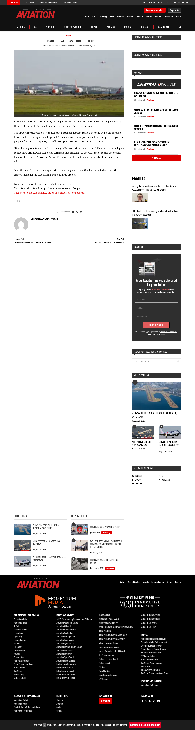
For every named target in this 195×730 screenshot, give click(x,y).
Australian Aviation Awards (66, 629)
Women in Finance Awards (150, 614)
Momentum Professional (149, 685)
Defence (93, 27)
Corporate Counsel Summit (108, 622)
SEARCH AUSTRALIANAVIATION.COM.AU (150, 351)
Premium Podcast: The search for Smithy (104, 561)
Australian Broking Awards (65, 636)
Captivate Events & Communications (27, 707)
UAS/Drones (163, 27)
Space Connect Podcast (149, 659)
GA (35, 27)
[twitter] (171, 2)
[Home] (38, 583)
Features (149, 16)
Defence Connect (20, 639)
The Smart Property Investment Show (154, 673)
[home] (35, 13)
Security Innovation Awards (108, 675)
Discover (138, 72)
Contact (159, 2)
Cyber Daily (18, 636)
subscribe (138, 246)
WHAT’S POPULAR (141, 375)
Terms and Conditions (168, 332)
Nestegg (17, 653)
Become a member (154, 10)
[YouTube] (158, 701)
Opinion (140, 16)
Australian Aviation (20, 629)
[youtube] (183, 2)
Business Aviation (72, 27)
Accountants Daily (20, 619)
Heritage (144, 27)
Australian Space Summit (65, 660)
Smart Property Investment (24, 664)
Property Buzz (19, 657)
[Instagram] (154, 701)
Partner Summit (104, 663)
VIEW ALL (156, 157)
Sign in (173, 10)
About (145, 2)
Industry (110, 27)
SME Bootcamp (104, 679)
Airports (50, 27)
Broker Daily (18, 632)
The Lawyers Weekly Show (150, 669)
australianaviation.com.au (63, 45)
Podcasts (130, 16)
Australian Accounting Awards (67, 622)
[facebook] (167, 2)
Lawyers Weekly (19, 650)
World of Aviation (20, 677)
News (112, 16)
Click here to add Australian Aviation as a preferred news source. (49, 192)
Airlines (21, 27)
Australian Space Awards (65, 657)
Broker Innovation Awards (65, 674)
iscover (170, 16)
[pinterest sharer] (81, 211)
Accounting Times (20, 622)
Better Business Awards (64, 667)
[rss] (187, 2)
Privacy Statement (158, 334)
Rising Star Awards (105, 671)
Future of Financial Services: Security (112, 638)
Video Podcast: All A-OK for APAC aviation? (141, 443)
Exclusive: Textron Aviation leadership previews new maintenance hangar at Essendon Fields (106, 544)
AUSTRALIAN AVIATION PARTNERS (148, 37)
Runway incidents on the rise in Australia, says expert (53, 2)
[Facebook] (142, 701)
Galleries (158, 16)
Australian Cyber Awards (65, 639)
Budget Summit (104, 614)
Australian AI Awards (63, 626)
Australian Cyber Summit (65, 643)
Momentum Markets (21, 700)
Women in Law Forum (148, 626)
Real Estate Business (21, 660)
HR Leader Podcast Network (151, 652)
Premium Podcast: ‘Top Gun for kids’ (105, 527)
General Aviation (134, 582)
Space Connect (19, 667)
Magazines (120, 16)
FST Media (17, 643)
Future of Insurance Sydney (108, 642)
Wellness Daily (19, 674)
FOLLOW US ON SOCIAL (143, 468)
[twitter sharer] (77, 211)
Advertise (152, 2)
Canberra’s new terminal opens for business (32, 242)
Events (178, 16)
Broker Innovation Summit (65, 677)
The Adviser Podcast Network (151, 662)
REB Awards (103, 667)
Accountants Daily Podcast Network (153, 638)
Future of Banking (105, 630)
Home (87, 16)
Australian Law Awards (64, 650)
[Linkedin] (150, 701)
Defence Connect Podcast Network (153, 649)
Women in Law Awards (149, 622)
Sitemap (59, 710)
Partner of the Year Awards (108, 659)
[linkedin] (175, 2)
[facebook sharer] (73, 211)
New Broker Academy (106, 655)
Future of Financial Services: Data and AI (113, 634)
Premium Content (98, 16)
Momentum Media (20, 703)
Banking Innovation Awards (66, 664)
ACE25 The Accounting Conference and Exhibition (74, 619)
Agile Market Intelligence (23, 710)
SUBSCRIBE (105, 701)
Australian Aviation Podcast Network (154, 642)
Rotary (127, 27)
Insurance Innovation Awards (109, 646)
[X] (146, 701)
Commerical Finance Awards (109, 618)
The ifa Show (145, 666)
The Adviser (18, 670)
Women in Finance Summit (150, 618)
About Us (59, 700)
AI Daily (16, 626)
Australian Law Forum (64, 653)
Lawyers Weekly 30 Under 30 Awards (112, 651)
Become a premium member (145, 725)
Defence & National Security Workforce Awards (116, 626)
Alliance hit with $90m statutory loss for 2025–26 (170, 444)
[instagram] (179, 2)
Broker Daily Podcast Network (151, 645)
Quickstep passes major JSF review (109, 242)
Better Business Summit (65, 670)
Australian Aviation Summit (66, 632)
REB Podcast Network (148, 656)
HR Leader (18, 646)
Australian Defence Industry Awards (69, 646)
